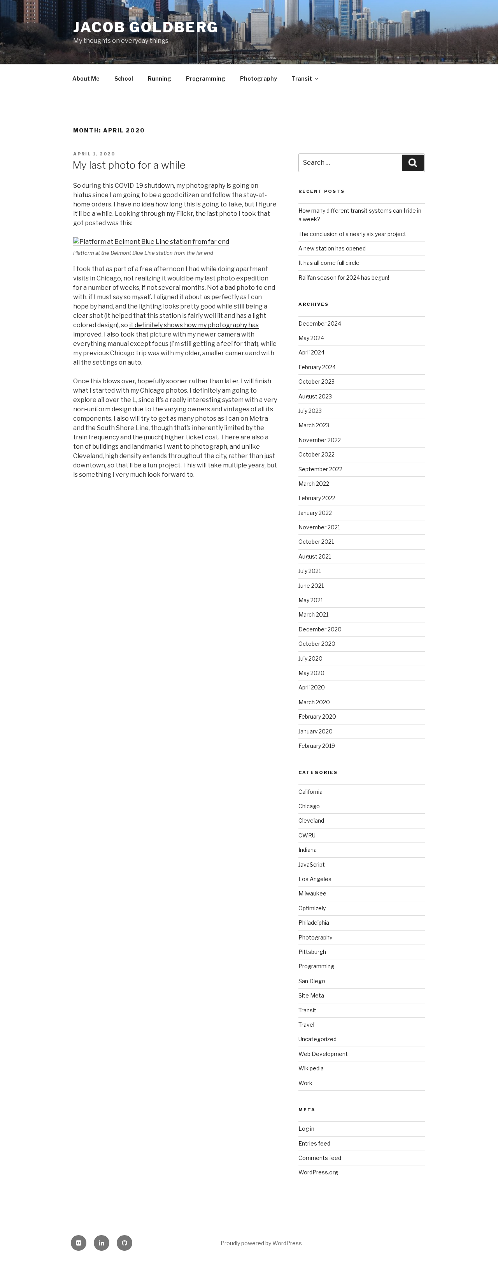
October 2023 (316, 381)
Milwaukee (312, 893)
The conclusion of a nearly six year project (352, 234)
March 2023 (313, 425)
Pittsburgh (312, 951)
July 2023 (310, 410)
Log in (306, 1128)
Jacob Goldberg (146, 27)
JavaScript (311, 864)
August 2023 (315, 396)
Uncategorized (317, 1039)
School (123, 78)
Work (305, 1083)
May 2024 (311, 338)
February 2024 (317, 367)
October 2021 (316, 541)
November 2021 (319, 527)
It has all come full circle (328, 262)
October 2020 (316, 643)
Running (159, 78)
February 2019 (316, 745)
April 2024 (311, 352)
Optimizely (312, 908)
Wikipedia (311, 1068)
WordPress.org (318, 1172)
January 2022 (315, 512)
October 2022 (316, 454)
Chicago (309, 806)
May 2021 (310, 600)
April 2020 (311, 687)
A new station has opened (332, 248)
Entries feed (314, 1143)
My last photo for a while (129, 165)
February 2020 (317, 716)
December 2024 (319, 323)
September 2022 (320, 469)
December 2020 (320, 629)
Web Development (323, 1053)
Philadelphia (313, 922)
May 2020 (311, 673)
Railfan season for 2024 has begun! (343, 277)
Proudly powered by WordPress (261, 1243)
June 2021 (311, 585)
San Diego (311, 981)
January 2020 (315, 731)
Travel (306, 1024)
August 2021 (314, 556)
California (310, 791)
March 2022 (313, 483)
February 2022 (316, 498)
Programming (205, 78)
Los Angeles (314, 879)
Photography (258, 78)
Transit (302, 78)
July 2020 (310, 658)
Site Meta (311, 995)
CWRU (307, 835)
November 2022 (319, 440)
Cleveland (311, 820)
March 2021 (313, 614)
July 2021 (309, 571)
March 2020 (314, 702)
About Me (86, 78)
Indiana (307, 849)
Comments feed (319, 1157)
